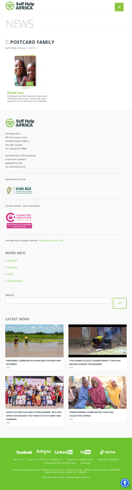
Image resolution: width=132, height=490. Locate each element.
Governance (15, 281)
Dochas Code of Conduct (45, 459)
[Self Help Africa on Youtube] (85, 452)
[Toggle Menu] (119, 7)
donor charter (108, 459)
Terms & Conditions (80, 459)
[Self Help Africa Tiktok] (107, 452)
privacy (18, 459)
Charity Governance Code (50, 240)
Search (9, 295)
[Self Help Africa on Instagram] (44, 452)
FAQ (10, 274)
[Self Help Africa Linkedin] (63, 452)
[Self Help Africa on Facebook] (24, 452)
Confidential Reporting (60, 463)
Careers (12, 267)
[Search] (120, 303)
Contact (12, 260)
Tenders (86, 463)
